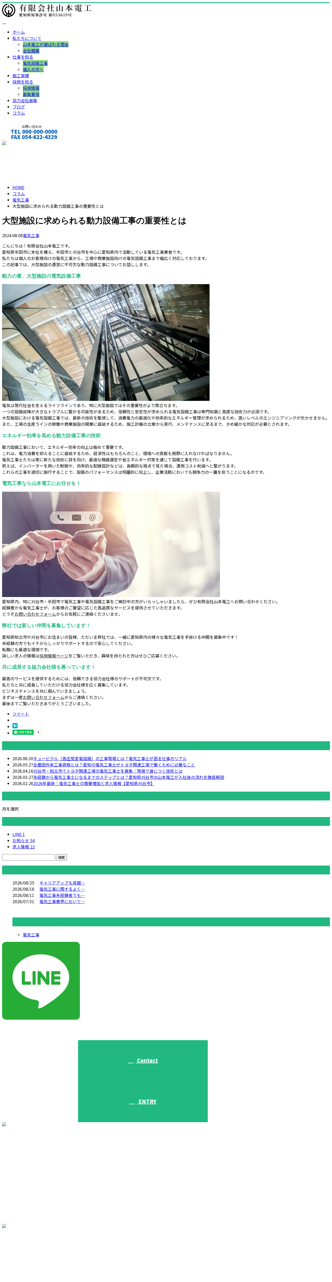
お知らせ (23, 840)
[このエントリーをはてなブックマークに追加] (15, 726)
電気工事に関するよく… (62, 889)
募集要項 (31, 94)
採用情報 (31, 88)
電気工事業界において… (62, 901)
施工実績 (20, 75)
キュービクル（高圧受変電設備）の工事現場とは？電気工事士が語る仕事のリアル (110, 758)
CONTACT (20, 144)
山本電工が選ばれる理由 (45, 44)
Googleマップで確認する (27, 1254)
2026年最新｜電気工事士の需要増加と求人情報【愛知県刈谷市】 (94, 783)
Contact (147, 1060)
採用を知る (22, 82)
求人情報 (23, 847)
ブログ (18, 107)
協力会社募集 (24, 100)
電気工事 (20, 200)
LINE (18, 834)
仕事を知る (22, 57)
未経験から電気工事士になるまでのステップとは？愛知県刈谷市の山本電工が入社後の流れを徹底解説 (128, 777)
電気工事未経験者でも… (62, 895)
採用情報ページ (53, 656)
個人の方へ (33, 69)
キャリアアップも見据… (62, 883)
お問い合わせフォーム (35, 614)
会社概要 (31, 50)
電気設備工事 (35, 63)
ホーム (18, 32)
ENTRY (146, 1101)
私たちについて (27, 38)
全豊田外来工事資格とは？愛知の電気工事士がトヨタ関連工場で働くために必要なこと (114, 765)
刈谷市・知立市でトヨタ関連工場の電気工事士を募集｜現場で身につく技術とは (108, 771)
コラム (18, 113)
